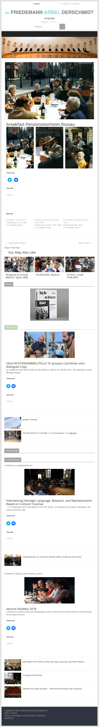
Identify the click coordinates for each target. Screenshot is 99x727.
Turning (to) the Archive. (32, 675)
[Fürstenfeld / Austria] (49, 258)
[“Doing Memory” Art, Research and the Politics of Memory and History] (12, 555)
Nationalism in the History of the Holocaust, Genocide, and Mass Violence (53, 661)
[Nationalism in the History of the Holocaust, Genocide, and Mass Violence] (12, 660)
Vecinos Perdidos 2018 (21, 609)
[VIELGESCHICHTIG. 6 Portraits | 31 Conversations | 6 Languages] (12, 432)
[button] (20, 147)
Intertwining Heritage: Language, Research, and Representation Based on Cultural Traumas (49, 502)
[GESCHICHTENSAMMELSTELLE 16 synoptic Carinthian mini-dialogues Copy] (49, 333)
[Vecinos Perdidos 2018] (49, 578)
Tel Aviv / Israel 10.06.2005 (75, 276)
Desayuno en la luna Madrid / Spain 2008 (17, 276)
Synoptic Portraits (29, 419)
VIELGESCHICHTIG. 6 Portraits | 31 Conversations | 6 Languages (49, 433)
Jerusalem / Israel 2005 (15, 220)
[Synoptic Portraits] (12, 418)
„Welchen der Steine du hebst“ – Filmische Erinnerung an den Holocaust (52, 688)
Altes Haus (86, 242)
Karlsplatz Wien (16, 242)
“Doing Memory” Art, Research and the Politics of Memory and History (51, 557)
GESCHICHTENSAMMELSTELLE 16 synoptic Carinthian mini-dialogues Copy (45, 365)
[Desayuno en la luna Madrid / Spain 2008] (19, 258)
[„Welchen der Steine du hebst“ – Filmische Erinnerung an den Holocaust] (12, 687)
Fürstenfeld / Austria (47, 274)
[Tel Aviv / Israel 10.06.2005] (80, 258)
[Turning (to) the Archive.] (12, 674)
